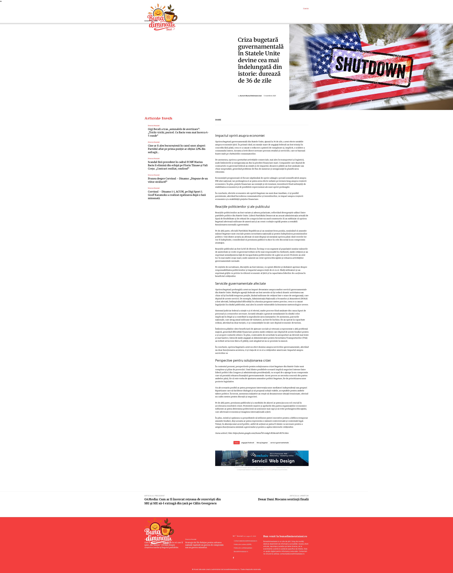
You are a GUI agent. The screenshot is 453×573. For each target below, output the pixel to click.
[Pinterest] (300, 119)
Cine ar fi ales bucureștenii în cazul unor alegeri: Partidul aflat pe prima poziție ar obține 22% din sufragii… (177, 149)
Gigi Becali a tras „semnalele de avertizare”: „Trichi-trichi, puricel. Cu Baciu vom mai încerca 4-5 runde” (178, 132)
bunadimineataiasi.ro (231, 569)
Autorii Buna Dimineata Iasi (251, 96)
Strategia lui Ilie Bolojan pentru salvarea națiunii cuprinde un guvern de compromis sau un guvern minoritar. (204, 545)
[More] (306, 119)
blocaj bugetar (262, 443)
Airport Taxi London (269, 467)
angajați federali (247, 443)
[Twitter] (295, 119)
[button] (306, 8)
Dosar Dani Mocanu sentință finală (283, 499)
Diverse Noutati (244, 90)
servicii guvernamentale (279, 443)
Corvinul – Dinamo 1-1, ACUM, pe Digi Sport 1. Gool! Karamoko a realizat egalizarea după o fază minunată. (177, 195)
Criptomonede (267, 469)
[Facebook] (289, 119)
